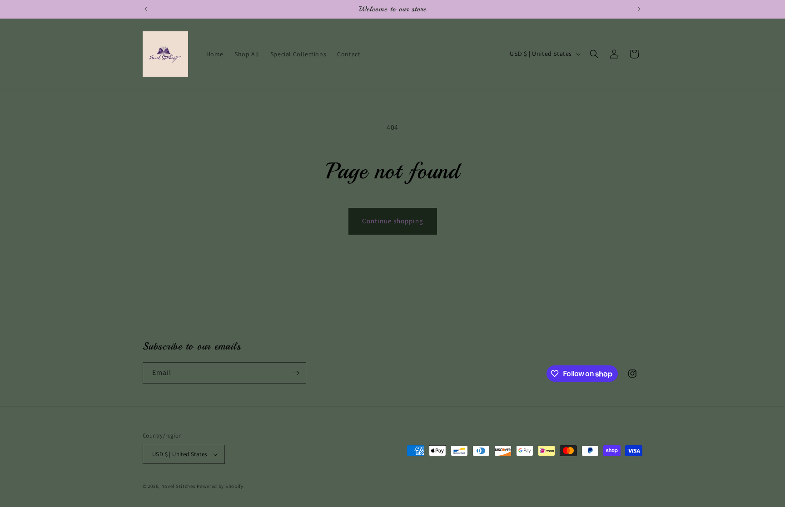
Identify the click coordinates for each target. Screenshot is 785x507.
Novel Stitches (178, 486)
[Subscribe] (296, 373)
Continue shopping (392, 221)
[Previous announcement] (146, 9)
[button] (594, 54)
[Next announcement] (639, 9)
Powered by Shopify (220, 486)
